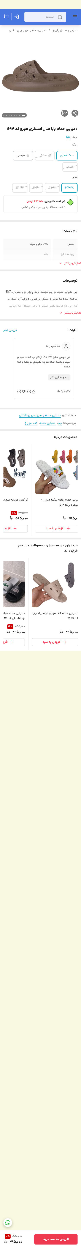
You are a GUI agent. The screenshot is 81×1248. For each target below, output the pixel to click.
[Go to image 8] (3, 115)
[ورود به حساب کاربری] (17, 16)
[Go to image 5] (11, 115)
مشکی (42, 156)
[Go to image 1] (23, 115)
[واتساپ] (7, 1222)
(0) (29, 392)
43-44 (20, 188)
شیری (70, 167)
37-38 (69, 188)
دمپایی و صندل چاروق (65, 30)
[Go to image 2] (19, 115)
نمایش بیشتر (72, 263)
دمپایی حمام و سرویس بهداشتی (27, 30)
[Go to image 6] (9, 115)
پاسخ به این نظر (59, 377)
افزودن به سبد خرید (56, 1239)
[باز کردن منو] (74, 16)
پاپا (68, 137)
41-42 (36, 188)
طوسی (21, 156)
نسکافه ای (67, 156)
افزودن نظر (10, 330)
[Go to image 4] (14, 115)
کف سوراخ (31, 423)
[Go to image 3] (16, 115)
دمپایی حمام (48, 423)
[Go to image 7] (6, 115)
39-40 (52, 188)
